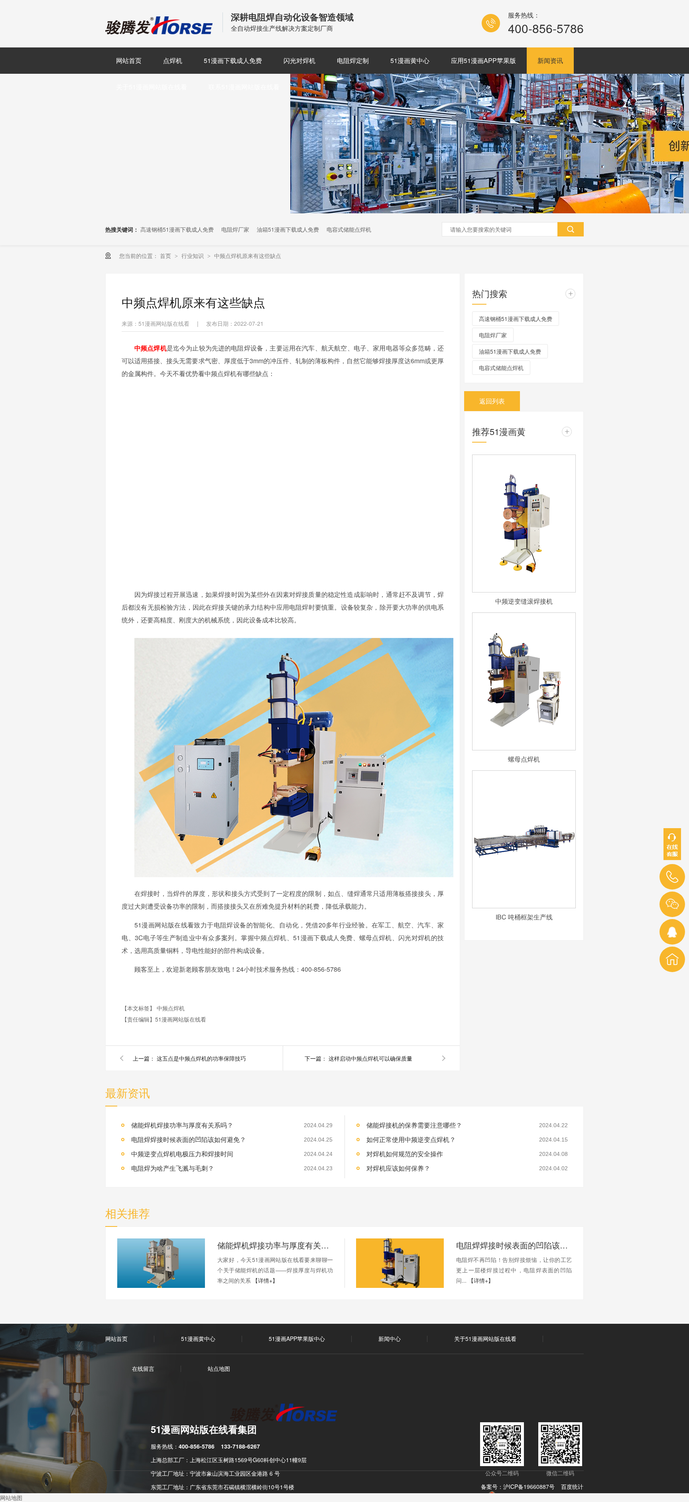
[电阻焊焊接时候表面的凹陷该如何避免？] (400, 1263)
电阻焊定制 (353, 60)
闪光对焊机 (299, 60)
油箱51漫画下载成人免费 (288, 229)
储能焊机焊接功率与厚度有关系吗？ (275, 1245)
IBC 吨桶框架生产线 (524, 916)
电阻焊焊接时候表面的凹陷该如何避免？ (514, 1245)
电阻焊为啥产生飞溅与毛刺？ (172, 1168)
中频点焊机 (171, 1008)
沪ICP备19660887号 (529, 1486)
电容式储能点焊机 (349, 229)
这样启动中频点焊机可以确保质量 (370, 1058)
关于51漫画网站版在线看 (151, 86)
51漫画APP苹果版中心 (297, 1339)
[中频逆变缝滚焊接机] (523, 523)
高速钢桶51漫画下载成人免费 (177, 229)
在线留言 (143, 1368)
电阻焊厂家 (235, 229)
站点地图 (219, 1368)
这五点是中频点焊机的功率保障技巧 (201, 1058)
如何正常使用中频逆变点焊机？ (411, 1139)
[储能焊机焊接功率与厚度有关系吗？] (161, 1263)
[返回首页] (672, 959)
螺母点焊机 (524, 759)
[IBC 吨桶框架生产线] (523, 839)
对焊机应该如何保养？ (398, 1168)
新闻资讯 (550, 60)
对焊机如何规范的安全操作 (404, 1153)
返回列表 (492, 401)
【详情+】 (265, 1280)
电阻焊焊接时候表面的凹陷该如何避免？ (188, 1139)
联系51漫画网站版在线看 (244, 86)
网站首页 (129, 60)
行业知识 (193, 256)
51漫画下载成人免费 (233, 60)
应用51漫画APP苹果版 (483, 60)
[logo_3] (288, 1413)
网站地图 (11, 1498)
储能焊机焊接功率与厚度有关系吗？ (182, 1125)
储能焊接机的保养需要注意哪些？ (414, 1125)
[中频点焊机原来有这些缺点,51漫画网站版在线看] (160, 31)
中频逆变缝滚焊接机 (524, 601)
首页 (166, 256)
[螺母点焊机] (523, 681)
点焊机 (172, 60)
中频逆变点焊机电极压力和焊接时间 (182, 1153)
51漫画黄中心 (409, 60)
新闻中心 (389, 1339)
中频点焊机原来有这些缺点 (247, 256)
